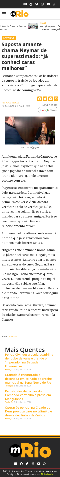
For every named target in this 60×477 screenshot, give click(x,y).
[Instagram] (42, 4)
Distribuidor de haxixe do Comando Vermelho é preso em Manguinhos (28, 395)
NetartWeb (47, 474)
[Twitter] (36, 4)
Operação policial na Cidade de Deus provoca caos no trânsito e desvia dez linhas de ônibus (28, 411)
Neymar (13, 336)
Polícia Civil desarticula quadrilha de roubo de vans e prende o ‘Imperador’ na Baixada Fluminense (29, 360)
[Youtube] (48, 4)
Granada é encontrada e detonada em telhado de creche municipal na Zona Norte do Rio (28, 378)
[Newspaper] (25, 4)
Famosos (8, 37)
